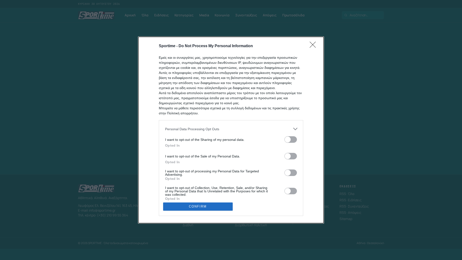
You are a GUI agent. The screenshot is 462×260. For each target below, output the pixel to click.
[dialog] (231, 130)
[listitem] (231, 128)
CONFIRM (198, 206)
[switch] (290, 139)
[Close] (314, 46)
